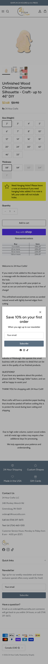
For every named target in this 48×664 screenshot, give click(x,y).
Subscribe (24, 343)
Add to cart (24, 223)
